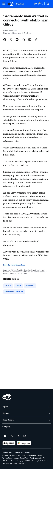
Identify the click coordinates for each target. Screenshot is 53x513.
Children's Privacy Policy (11, 455)
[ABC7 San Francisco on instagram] (18, 436)
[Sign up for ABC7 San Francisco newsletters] (24, 436)
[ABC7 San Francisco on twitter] (11, 436)
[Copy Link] (36, 39)
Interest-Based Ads (21, 458)
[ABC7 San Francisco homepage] (10, 4)
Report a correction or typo (14, 265)
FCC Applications (8, 461)
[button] (4, 3)
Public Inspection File (37, 458)
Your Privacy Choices (22, 453)
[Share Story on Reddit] (17, 39)
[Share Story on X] (11, 39)
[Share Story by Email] (29, 39)
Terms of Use (7, 458)
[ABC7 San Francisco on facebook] (5, 436)
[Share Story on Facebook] (4, 39)
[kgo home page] (6, 397)
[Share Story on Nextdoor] (23, 39)
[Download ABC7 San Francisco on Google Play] (24, 443)
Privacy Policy (7, 453)
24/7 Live (20, 4)
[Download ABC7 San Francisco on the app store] (8, 443)
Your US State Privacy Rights (32, 455)
